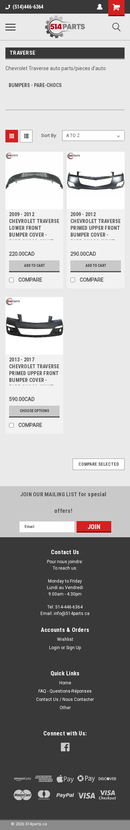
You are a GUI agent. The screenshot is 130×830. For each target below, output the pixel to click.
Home (65, 682)
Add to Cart (34, 266)
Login (54, 647)
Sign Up (73, 647)
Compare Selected (98, 464)
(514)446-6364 (28, 7)
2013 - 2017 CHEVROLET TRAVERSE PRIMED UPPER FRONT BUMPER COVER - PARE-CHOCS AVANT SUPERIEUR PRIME (34, 371)
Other (65, 707)
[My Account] (100, 7)
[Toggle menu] (10, 27)
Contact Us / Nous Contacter (65, 699)
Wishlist (65, 639)
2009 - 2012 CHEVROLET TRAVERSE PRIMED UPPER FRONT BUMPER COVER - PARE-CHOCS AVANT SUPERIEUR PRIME (95, 225)
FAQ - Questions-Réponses (65, 691)
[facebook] (65, 747)
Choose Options (34, 411)
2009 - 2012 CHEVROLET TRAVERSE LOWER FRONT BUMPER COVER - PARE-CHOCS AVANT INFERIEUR (34, 225)
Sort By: (49, 135)
